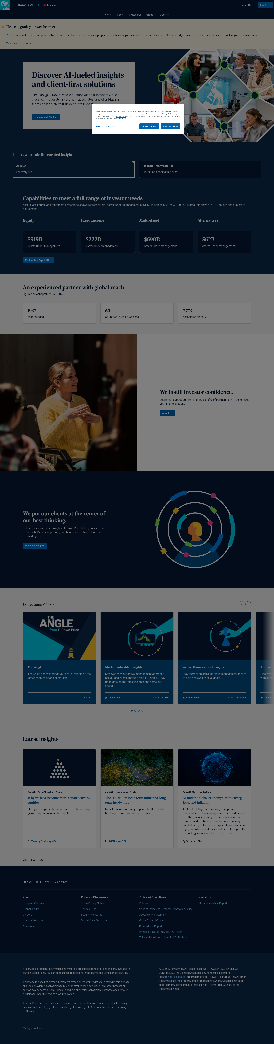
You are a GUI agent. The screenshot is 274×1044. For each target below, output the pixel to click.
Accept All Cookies (170, 126)
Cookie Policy (121, 118)
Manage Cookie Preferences (106, 126)
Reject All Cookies (149, 126)
